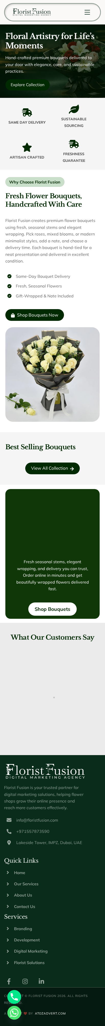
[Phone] (14, 997)
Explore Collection (27, 84)
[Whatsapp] (14, 1013)
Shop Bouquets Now (37, 315)
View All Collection (49, 468)
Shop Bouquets (52, 609)
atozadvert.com (50, 1013)
